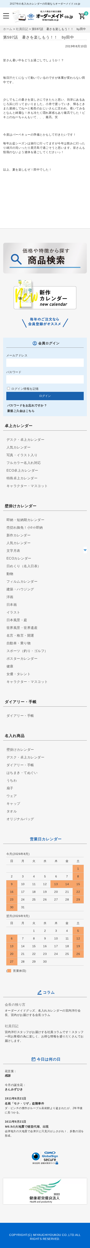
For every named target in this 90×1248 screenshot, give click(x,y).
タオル (11, 811)
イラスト (13, 612)
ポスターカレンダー (22, 658)
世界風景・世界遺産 (22, 628)
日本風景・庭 (16, 620)
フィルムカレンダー (22, 581)
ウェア (11, 796)
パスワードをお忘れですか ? (27, 405)
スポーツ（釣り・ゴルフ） (27, 651)
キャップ (13, 803)
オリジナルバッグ (20, 819)
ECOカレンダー (18, 558)
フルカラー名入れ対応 (23, 463)
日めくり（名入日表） (23, 566)
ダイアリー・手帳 (20, 715)
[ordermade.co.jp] (42, 19)
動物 (9, 574)
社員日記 (12, 1026)
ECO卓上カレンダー (22, 470)
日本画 (11, 604)
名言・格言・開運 (20, 635)
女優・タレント (18, 674)
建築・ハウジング (20, 589)
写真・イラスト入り (22, 455)
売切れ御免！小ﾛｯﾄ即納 (24, 527)
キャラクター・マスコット (27, 486)
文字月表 (13, 550)
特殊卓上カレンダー (22, 478)
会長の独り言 (15, 1004)
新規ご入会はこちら (21, 410)
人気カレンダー (18, 447)
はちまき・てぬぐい (22, 773)
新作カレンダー (18, 535)
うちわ (11, 780)
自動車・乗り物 (18, 643)
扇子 (9, 788)
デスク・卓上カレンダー (25, 439)
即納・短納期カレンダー (25, 520)
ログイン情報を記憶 (24, 388)
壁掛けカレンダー (20, 749)
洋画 (9, 597)
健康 (9, 666)
